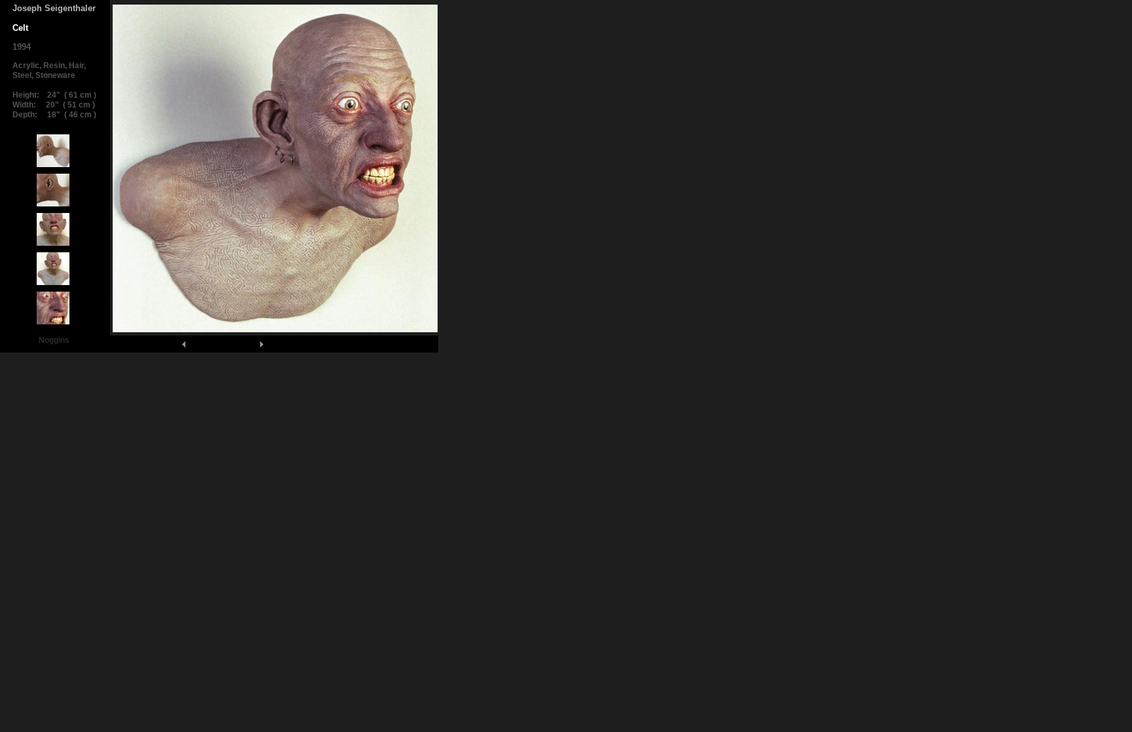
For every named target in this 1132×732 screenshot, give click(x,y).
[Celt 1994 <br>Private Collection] (53, 166)
